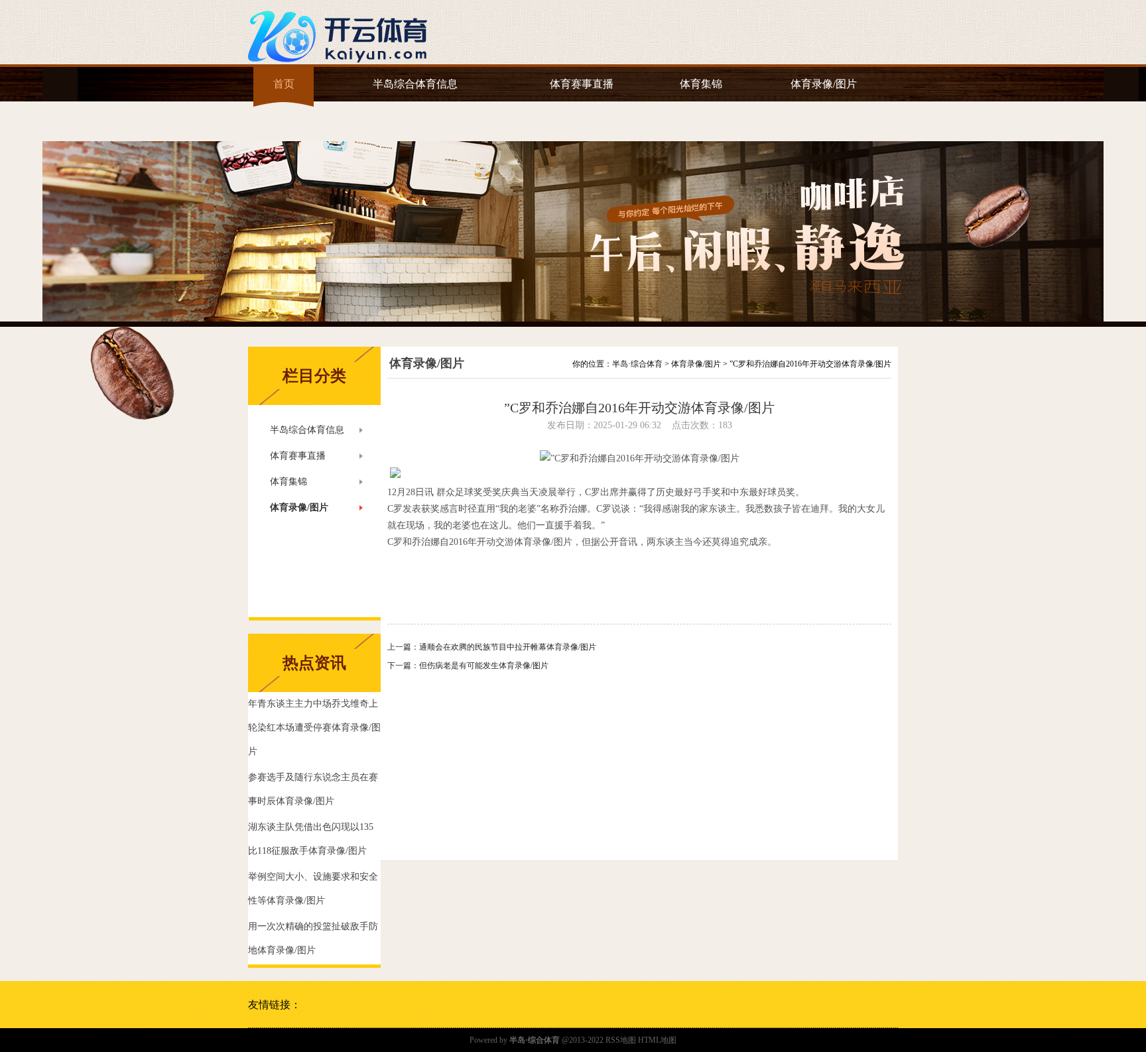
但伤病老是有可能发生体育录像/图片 (483, 665)
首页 (283, 83)
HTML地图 (657, 1040)
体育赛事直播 (581, 83)
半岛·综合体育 (637, 364)
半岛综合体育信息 (415, 83)
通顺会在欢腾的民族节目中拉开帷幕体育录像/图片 (507, 647)
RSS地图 (620, 1040)
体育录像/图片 (824, 83)
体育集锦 (701, 83)
